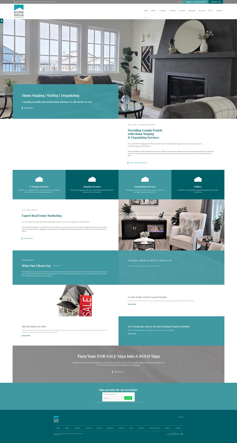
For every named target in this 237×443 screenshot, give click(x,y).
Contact (219, 11)
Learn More (28, 108)
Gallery (202, 11)
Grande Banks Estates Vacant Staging (147, 297)
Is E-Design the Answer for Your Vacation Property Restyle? (159, 326)
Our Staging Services (138, 163)
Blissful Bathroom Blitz (34, 326)
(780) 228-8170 (52, 2)
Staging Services (92, 186)
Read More (132, 304)
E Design (172, 11)
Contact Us (216, 2)
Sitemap (178, 428)
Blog (210, 11)
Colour (182, 11)
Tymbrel (61, 434)
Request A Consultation (196, 2)
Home (146, 11)
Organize (192, 11)
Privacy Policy (155, 428)
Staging (163, 11)
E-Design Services (39, 186)
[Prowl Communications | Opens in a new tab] (175, 435)
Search (167, 428)
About (153, 11)
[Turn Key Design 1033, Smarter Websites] (39, 181)
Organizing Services (145, 186)
